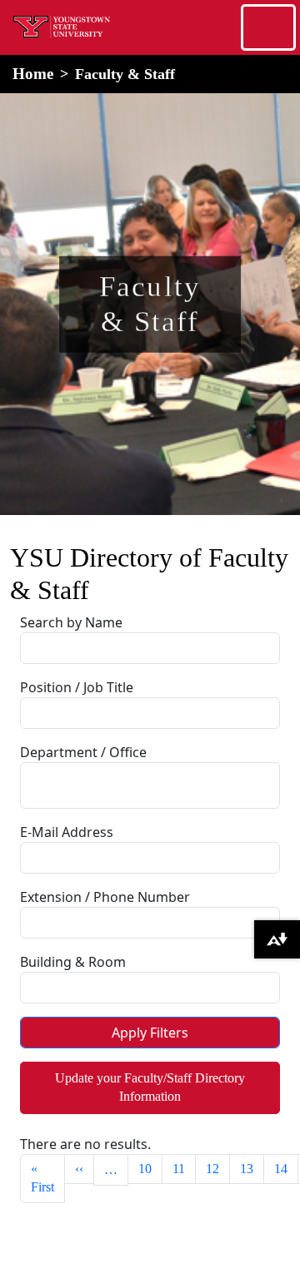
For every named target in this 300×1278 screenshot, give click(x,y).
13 (246, 1169)
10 (145, 1169)
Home (32, 73)
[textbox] (71, 783)
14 (281, 1169)
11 (178, 1169)
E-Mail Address (66, 832)
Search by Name (71, 622)
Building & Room (73, 962)
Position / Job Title (76, 687)
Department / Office (83, 752)
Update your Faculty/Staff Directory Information (150, 1087)
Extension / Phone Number (105, 897)
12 (212, 1169)
